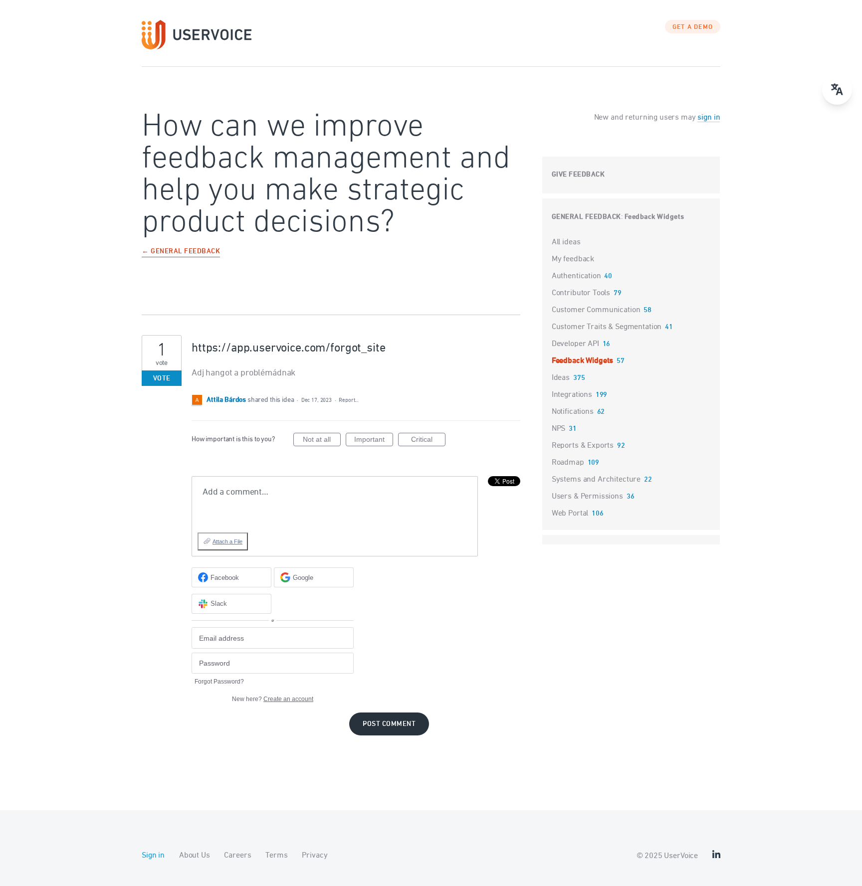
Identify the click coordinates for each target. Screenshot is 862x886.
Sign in (153, 856)
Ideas (561, 378)
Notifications (573, 412)
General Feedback (586, 217)
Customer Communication (596, 310)
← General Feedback (181, 252)
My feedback (573, 259)
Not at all (322, 440)
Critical (428, 440)
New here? (272, 699)
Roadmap (568, 463)
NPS (559, 429)
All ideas (566, 242)
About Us (194, 856)
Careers (237, 856)
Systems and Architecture (596, 480)
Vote (162, 378)
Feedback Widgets (654, 217)
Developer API (575, 344)
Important (373, 440)
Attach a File (227, 541)
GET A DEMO (692, 27)
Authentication (576, 276)
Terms (276, 856)
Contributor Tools (581, 293)
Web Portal (570, 514)
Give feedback (578, 175)
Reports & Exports (583, 446)
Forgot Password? (219, 681)
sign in (708, 118)
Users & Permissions (587, 497)
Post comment (389, 724)
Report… (349, 400)
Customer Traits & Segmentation (607, 327)
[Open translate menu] (837, 90)
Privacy (314, 856)
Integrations (572, 395)
